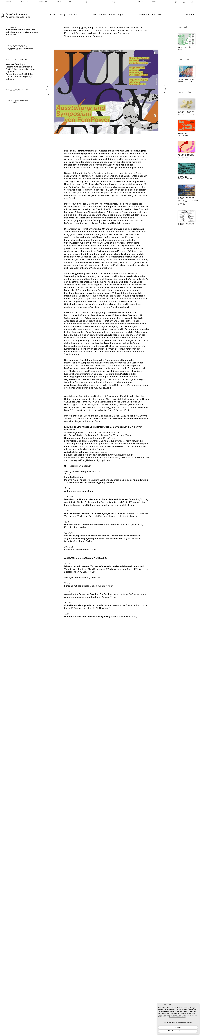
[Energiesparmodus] (86, 1)
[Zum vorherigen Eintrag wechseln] (47, 89)
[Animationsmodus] (114, 1)
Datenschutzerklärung (177, 1017)
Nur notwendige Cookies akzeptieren (178, 1022)
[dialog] (178, 1018)
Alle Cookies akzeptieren (178, 1031)
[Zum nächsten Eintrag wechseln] (165, 89)
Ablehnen (178, 1027)
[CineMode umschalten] (192, 2)
